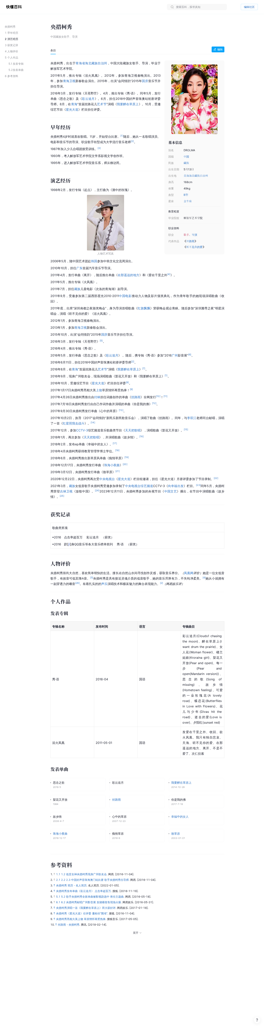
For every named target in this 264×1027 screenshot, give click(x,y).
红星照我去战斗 (73, 423)
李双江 (191, 418)
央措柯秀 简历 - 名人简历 (71, 885)
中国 (186, 156)
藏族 (186, 163)
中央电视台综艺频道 (139, 486)
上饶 (99, 390)
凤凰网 (188, 573)
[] (69, 544)
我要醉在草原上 (128, 104)
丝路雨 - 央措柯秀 (68, 924)
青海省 (80, 63)
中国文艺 (170, 491)
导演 (194, 234)
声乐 (104, 584)
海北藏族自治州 (198, 175)
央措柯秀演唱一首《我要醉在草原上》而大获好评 (86, 907)
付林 (97, 397)
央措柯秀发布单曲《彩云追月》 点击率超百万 (83, 891)
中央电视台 (107, 479)
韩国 (94, 261)
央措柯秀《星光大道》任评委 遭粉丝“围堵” (81, 913)
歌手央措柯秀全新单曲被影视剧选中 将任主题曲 (95, 896)
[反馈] (257, 1020)
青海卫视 (69, 81)
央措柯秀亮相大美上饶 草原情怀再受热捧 (81, 919)
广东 (79, 268)
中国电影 (125, 296)
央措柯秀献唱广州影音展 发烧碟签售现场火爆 (93, 902)
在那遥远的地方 (128, 275)
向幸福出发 (176, 486)
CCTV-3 (82, 430)
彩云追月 (88, 99)
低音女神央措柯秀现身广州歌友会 (86, 874)
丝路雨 (190, 241)
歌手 (186, 234)
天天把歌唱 (133, 430)
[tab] (53, 50)
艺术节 (101, 104)
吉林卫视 (66, 491)
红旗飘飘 (144, 308)
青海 (186, 175)
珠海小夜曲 (112, 465)
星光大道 (72, 109)
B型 (186, 194)
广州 (175, 355)
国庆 (145, 81)
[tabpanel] (137, 452)
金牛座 (188, 201)
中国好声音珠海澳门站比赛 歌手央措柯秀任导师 (100, 879)
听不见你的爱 (194, 247)
